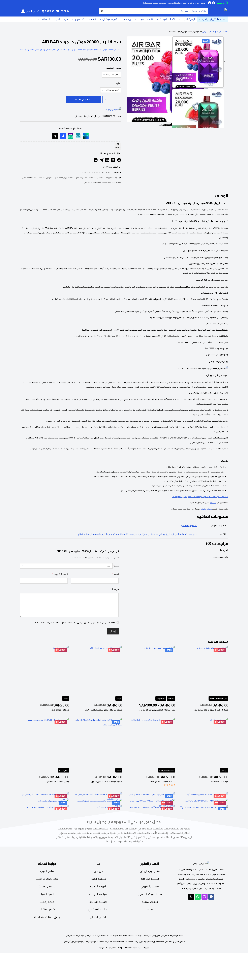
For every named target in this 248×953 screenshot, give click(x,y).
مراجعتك (114, 589)
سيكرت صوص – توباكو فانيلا (162, 781)
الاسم (115, 574)
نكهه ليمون (106, 182)
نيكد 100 (171, 698)
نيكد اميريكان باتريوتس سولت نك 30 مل (157, 710)
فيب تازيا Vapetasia (218, 698)
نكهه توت (92, 178)
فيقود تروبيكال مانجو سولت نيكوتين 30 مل (103, 710)
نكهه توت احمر (81, 178)
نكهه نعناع (88, 182)
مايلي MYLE (63, 770)
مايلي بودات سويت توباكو (57, 781)
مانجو (86, 534)
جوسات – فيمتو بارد (219, 781)
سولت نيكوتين (206, 509)
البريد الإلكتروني (60, 574)
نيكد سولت (161, 698)
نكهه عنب (41, 178)
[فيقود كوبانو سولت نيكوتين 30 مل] (97, 742)
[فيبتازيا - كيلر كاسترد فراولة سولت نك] (203, 670)
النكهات (213, 503)
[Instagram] (209, 2)
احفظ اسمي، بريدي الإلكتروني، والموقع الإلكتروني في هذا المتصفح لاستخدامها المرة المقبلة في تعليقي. (74, 622)
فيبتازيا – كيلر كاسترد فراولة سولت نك (211, 710)
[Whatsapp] (198, 897)
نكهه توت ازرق (69, 178)
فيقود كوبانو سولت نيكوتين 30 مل (106, 781)
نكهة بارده (110, 178)
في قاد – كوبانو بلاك (60, 710)
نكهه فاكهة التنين (29, 178)
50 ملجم (185, 525)
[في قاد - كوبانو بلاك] (44, 670)
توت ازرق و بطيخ (166, 534)
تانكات (92, 19)
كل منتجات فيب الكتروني (211, 32)
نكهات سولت (145, 19)
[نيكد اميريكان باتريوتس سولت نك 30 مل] (150, 670)
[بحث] (102, 11)
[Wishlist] (57, 11)
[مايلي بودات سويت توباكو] (44, 742)
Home (225, 32)
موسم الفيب (61, 19)
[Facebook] (213, 2)
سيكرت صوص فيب (166, 770)
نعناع (80, 534)
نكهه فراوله (116, 182)
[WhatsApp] (96, 160)
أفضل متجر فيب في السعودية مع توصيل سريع (124, 822)
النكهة (118, 83)
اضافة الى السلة (83, 99)
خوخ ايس (142, 534)
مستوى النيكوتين (113, 68)
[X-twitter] (191, 897)
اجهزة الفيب (188, 19)
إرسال (113, 631)
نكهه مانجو (97, 182)
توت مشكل (153, 534)
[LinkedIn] (107, 160)
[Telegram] (101, 160)
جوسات (224, 770)
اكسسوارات (78, 19)
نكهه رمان (50, 178)
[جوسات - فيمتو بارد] (203, 742)
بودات (127, 19)
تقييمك (116, 566)
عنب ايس (133, 534)
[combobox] (156, 11)
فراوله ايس (105, 534)
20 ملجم (193, 525)
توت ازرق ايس (181, 534)
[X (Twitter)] (113, 160)
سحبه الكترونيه (87, 172)
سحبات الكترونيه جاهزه (214, 19)
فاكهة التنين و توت (119, 534)
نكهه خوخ (59, 178)
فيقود (119, 698)
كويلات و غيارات (108, 19)
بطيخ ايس (192, 534)
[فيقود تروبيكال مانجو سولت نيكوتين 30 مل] (97, 670)
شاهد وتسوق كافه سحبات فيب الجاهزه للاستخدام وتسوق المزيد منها (200, 497)
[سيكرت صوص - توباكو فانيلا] (150, 742)
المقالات (45, 19)
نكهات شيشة (167, 19)
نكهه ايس (101, 178)
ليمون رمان (95, 534)
